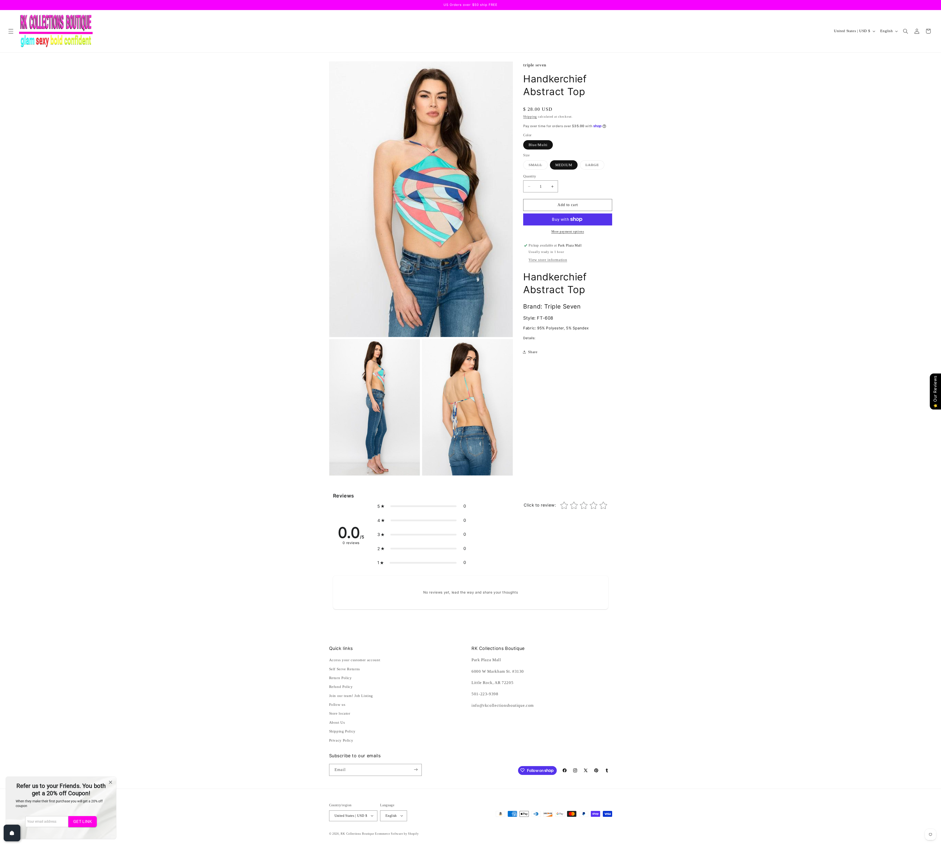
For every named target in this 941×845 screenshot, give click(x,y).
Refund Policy (341, 687)
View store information (548, 260)
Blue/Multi (538, 145)
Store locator (339, 714)
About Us (337, 722)
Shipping (530, 116)
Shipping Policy (342, 731)
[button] (10, 31)
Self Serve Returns (344, 669)
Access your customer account (354, 660)
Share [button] (532, 352)
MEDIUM (563, 165)
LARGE (594, 165)
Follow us (337, 705)
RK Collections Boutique (357, 833)
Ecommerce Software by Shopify (397, 833)
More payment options (567, 231)
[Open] (12, 833)
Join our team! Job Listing (351, 696)
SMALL (538, 165)
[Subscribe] (415, 770)
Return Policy (340, 678)
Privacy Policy (341, 740)
